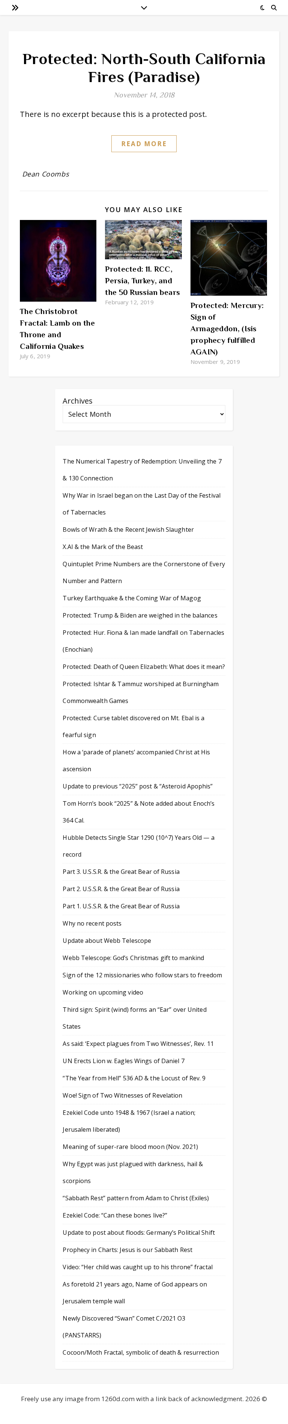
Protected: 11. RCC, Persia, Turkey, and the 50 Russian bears (142, 281)
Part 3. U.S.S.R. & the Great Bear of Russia (121, 872)
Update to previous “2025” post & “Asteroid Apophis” (138, 786)
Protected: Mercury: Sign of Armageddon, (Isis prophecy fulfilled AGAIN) (227, 328)
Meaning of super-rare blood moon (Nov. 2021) (130, 1147)
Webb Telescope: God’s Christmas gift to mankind (133, 958)
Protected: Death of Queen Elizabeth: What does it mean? (144, 667)
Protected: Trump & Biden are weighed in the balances (140, 615)
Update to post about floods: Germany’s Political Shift (138, 1232)
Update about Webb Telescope (107, 940)
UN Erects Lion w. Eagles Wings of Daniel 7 (123, 1061)
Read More (144, 143)
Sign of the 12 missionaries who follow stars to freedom (142, 975)
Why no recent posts (92, 923)
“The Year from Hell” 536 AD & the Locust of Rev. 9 (134, 1078)
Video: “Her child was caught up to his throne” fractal (137, 1267)
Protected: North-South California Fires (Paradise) (144, 67)
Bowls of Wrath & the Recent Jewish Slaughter (128, 529)
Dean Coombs (45, 173)
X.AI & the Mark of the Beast (103, 547)
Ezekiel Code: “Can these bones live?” (115, 1215)
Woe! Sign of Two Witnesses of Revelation (122, 1095)
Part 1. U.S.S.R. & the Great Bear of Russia (121, 906)
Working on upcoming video (103, 992)
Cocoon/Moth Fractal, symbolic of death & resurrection (141, 1352)
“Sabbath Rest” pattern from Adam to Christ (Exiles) (136, 1198)
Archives (78, 400)
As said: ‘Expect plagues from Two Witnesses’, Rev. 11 (138, 1044)
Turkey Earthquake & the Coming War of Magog (132, 598)
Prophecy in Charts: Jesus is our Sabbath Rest (127, 1250)
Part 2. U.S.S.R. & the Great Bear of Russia (121, 889)
